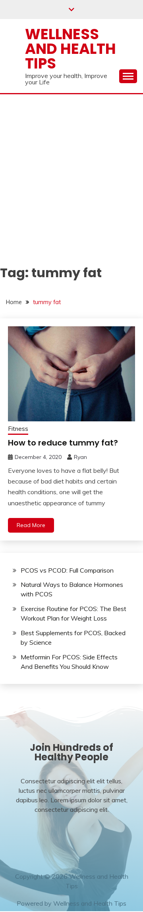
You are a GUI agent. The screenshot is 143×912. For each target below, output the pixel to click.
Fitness (18, 428)
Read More (31, 525)
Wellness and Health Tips (70, 49)
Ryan (80, 457)
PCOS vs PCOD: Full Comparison (67, 570)
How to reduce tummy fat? (63, 442)
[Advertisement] (71, 169)
